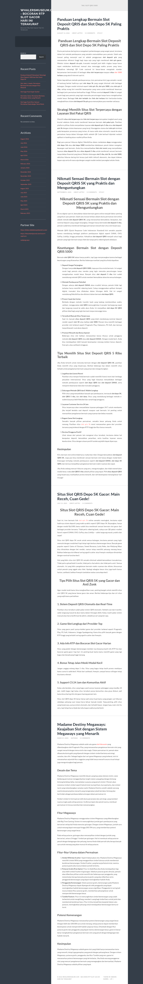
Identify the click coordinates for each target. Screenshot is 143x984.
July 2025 (24, 192)
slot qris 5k (85, 424)
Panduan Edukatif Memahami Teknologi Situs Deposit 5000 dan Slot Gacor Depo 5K (33, 77)
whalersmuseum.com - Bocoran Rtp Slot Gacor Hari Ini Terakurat (39, 17)
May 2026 (24, 151)
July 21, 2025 (62, 503)
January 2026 (25, 168)
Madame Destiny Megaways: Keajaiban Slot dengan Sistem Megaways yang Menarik (82, 729)
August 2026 (25, 139)
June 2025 (24, 197)
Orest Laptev (77, 33)
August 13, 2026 (63, 33)
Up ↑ (112, 979)
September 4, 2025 (64, 192)
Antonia (74, 738)
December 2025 (26, 172)
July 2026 (24, 143)
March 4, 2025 (62, 738)
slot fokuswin (102, 744)
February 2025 (25, 213)
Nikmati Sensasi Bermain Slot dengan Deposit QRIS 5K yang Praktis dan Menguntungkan (88, 183)
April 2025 (24, 205)
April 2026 (24, 155)
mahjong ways (25, 240)
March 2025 (25, 209)
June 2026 (24, 147)
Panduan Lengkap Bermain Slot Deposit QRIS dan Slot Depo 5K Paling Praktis (89, 24)
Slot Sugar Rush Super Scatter (30, 92)
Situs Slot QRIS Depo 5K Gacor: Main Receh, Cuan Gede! (88, 496)
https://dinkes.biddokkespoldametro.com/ (34, 230)
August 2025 (25, 188)
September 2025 (26, 184)
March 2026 (25, 159)
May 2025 (24, 201)
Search (23, 53)
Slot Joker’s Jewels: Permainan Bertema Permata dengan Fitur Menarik (30, 85)
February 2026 (25, 164)
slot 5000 (118, 72)
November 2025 (26, 176)
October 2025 (25, 180)
